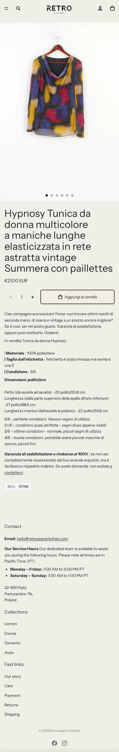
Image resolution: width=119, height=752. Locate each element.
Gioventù (12, 642)
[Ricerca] (18, 8)
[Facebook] (54, 743)
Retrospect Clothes (65, 730)
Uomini (10, 623)
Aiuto (9, 652)
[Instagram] (64, 743)
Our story (12, 676)
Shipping (12, 714)
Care (8, 685)
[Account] (100, 8)
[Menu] (6, 8)
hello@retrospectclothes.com (42, 538)
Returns (11, 704)
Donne (10, 633)
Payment (12, 695)
